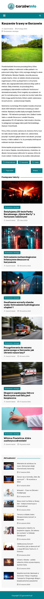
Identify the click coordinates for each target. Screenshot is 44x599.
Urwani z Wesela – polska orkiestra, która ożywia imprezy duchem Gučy (28, 562)
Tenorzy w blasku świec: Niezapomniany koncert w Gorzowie (26, 517)
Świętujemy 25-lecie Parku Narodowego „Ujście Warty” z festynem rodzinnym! (19, 214)
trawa (36, 162)
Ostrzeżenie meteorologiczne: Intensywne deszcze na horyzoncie (20, 259)
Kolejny (35, 170)
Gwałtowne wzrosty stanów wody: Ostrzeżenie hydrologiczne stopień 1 (22, 305)
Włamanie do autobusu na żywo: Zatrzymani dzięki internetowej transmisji (26, 466)
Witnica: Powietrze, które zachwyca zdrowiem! (17, 439)
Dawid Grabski (8, 29)
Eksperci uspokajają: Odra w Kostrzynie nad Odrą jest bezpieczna (19, 395)
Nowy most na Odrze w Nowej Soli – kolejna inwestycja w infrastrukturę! (28, 503)
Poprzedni (9, 170)
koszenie (25, 162)
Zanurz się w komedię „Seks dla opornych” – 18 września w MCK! (28, 479)
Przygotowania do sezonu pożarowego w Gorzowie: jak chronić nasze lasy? (19, 350)
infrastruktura (10, 162)
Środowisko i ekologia (11, 31)
